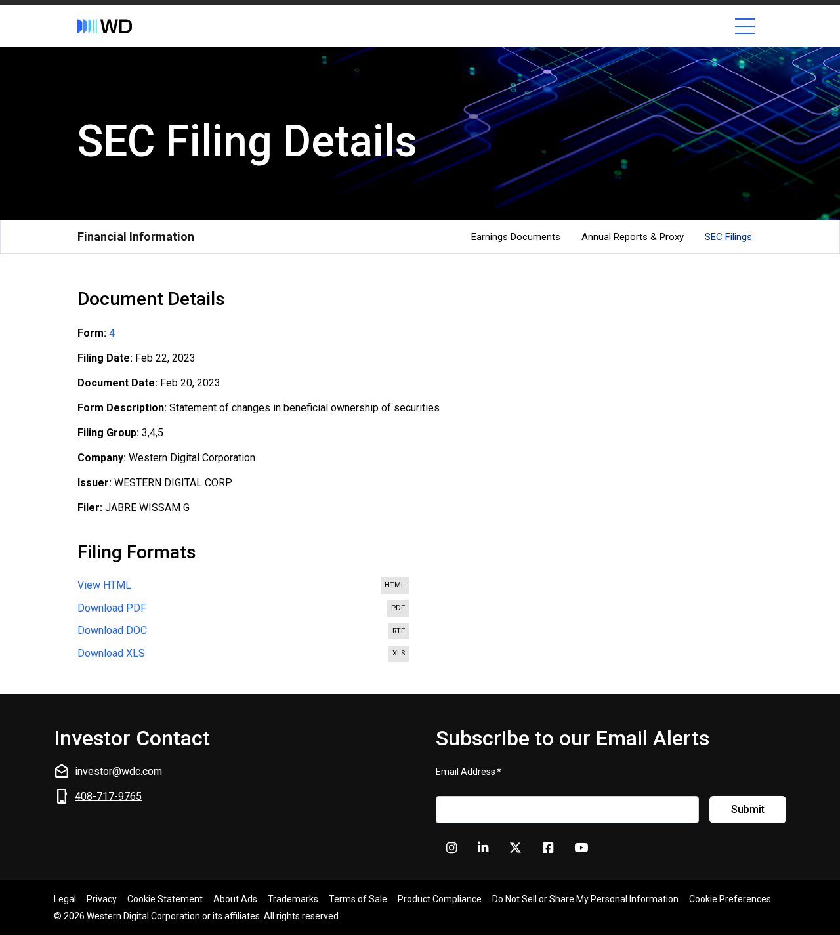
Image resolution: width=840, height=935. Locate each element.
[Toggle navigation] (745, 26)
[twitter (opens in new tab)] (515, 848)
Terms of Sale (358, 899)
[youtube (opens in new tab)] (581, 848)
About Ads (235, 899)
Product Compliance (440, 899)
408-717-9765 (108, 796)
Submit (748, 809)
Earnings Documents (515, 237)
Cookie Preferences (730, 899)
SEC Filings (728, 237)
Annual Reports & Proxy (632, 237)
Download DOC (243, 632)
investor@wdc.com (118, 771)
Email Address (468, 771)
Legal (65, 899)
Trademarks (293, 899)
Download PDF (243, 609)
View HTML (243, 586)
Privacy (102, 899)
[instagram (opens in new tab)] (451, 848)
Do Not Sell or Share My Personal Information (585, 899)
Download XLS (243, 655)
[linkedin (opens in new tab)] (483, 848)
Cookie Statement (165, 899)
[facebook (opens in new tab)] (548, 848)
